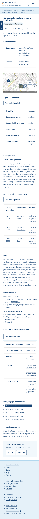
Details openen (1, 25)
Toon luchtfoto (21, 86)
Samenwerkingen (7, 10)
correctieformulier (23, 436)
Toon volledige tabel (12, 103)
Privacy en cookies (12, 484)
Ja (8, 453)
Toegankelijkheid (12, 486)
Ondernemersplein (12, 511)
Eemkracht (31, 129)
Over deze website (12, 465)
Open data (9, 495)
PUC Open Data (11, 500)
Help (7, 472)
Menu (34, 3)
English (8, 470)
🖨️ (34, 86)
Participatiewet (10, 319)
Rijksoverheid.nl (11, 508)
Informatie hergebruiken (14, 481)
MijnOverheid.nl (11, 506)
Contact (8, 467)
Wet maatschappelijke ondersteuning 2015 (20, 314)
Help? (16, 36)
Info (35, 91)
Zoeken (8, 475)
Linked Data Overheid (13, 497)
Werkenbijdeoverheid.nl (14, 513)
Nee (19, 453)
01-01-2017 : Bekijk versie (14, 416)
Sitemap (9, 489)
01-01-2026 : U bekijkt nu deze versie (18, 406)
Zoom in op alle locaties (25, 86)
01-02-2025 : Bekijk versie (14, 409)
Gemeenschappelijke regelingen (23, 10)
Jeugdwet (8, 322)
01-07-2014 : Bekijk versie (14, 420)
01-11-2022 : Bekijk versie (14, 413)
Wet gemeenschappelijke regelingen (18, 317)
